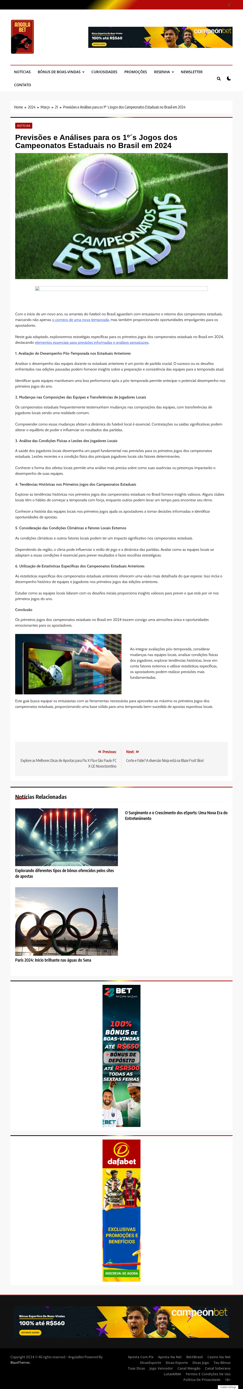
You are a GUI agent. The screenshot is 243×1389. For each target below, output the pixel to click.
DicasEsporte (150, 1362)
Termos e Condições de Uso (208, 1374)
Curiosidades (104, 71)
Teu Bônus (222, 1362)
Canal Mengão (189, 1368)
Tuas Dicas (136, 1368)
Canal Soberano (218, 1368)
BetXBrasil (194, 1357)
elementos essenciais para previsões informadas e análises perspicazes (92, 342)
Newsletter (192, 71)
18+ (228, 1379)
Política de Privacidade (201, 1379)
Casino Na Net (219, 1357)
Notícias (22, 71)
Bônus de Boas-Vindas (59, 71)
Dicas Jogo (200, 1362)
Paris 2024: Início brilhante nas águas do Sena (53, 960)
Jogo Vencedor (161, 1368)
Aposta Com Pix (141, 1357)
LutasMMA (172, 1374)
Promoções (135, 71)
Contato (22, 84)
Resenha (162, 71)
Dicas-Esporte (177, 1362)
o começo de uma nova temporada (80, 319)
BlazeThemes (20, 1362)
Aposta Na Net (170, 1357)
